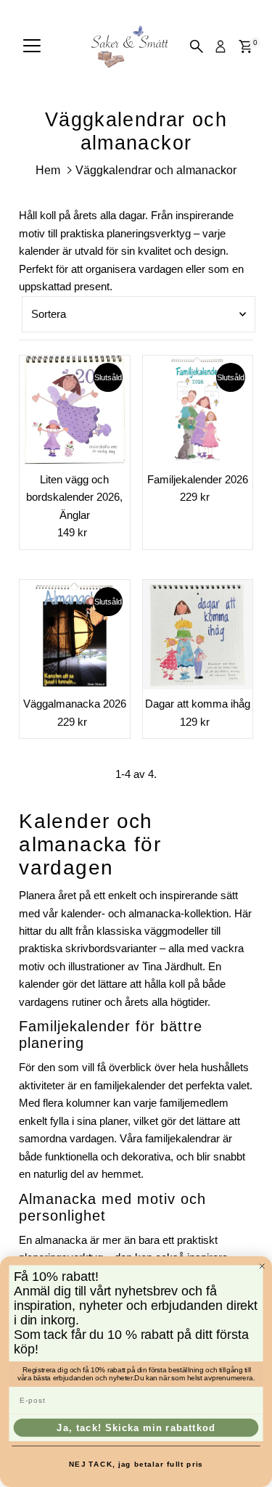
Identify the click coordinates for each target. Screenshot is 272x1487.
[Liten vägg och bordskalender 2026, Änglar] (74, 410)
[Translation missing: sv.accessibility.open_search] (196, 46)
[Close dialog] (262, 1266)
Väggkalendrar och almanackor (155, 170)
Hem (48, 170)
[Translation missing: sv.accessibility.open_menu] (32, 46)
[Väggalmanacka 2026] (74, 634)
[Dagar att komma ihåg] (197, 634)
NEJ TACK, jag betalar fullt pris (136, 1464)
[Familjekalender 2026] (197, 410)
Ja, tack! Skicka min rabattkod (136, 1427)
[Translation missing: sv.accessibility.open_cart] (245, 46)
